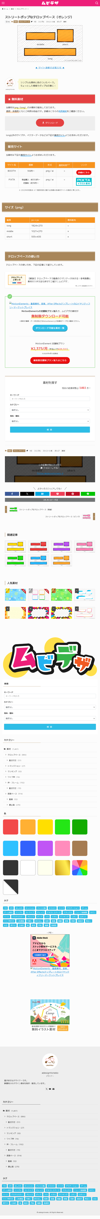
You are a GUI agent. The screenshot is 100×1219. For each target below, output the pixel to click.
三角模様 (20, 921)
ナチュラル (68, 912)
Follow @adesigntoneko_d (50, 473)
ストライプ (30, 912)
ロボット (83, 916)
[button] (12, 494)
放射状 (80, 921)
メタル (54, 916)
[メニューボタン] (3, 3)
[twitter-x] (46, 1089)
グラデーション (73, 908)
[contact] (53, 1089)
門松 (40, 925)
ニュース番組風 (81, 912)
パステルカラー (18, 916)
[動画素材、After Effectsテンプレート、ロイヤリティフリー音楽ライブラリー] (49, 307)
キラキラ (52, 908)
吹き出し (38, 921)
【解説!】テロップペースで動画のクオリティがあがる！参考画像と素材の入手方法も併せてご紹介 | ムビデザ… (59, 280)
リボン (74, 916)
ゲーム (84, 908)
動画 (13, 799)
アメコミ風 (41, 908)
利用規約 (63, 111)
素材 (15, 22)
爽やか (13, 925)
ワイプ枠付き (9, 921)
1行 (35, 22)
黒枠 (64, 22)
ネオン (92, 912)
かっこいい (30, 908)
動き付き (15, 760)
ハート (6, 916)
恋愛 (73, 921)
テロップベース (24, 22)
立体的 (21, 925)
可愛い (29, 921)
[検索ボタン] (97, 3)
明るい (88, 921)
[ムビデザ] (50, 3)
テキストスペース (54, 912)
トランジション (16, 765)
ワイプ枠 (14, 777)
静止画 (14, 804)
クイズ (61, 908)
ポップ (59, 22)
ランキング (15, 771)
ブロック (30, 916)
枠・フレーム (16, 782)
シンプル (41, 22)
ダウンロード (51, 122)
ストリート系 (50, 22)
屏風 (66, 921)
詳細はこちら (83, 172)
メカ (47, 916)
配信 (33, 925)
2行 (11, 908)
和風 (53, 921)
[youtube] (50, 1089)
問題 (60, 921)
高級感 (53, 925)
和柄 (47, 921)
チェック (40, 912)
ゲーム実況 (8, 912)
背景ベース (15, 793)
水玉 (5, 925)
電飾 (46, 925)
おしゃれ (19, 908)
